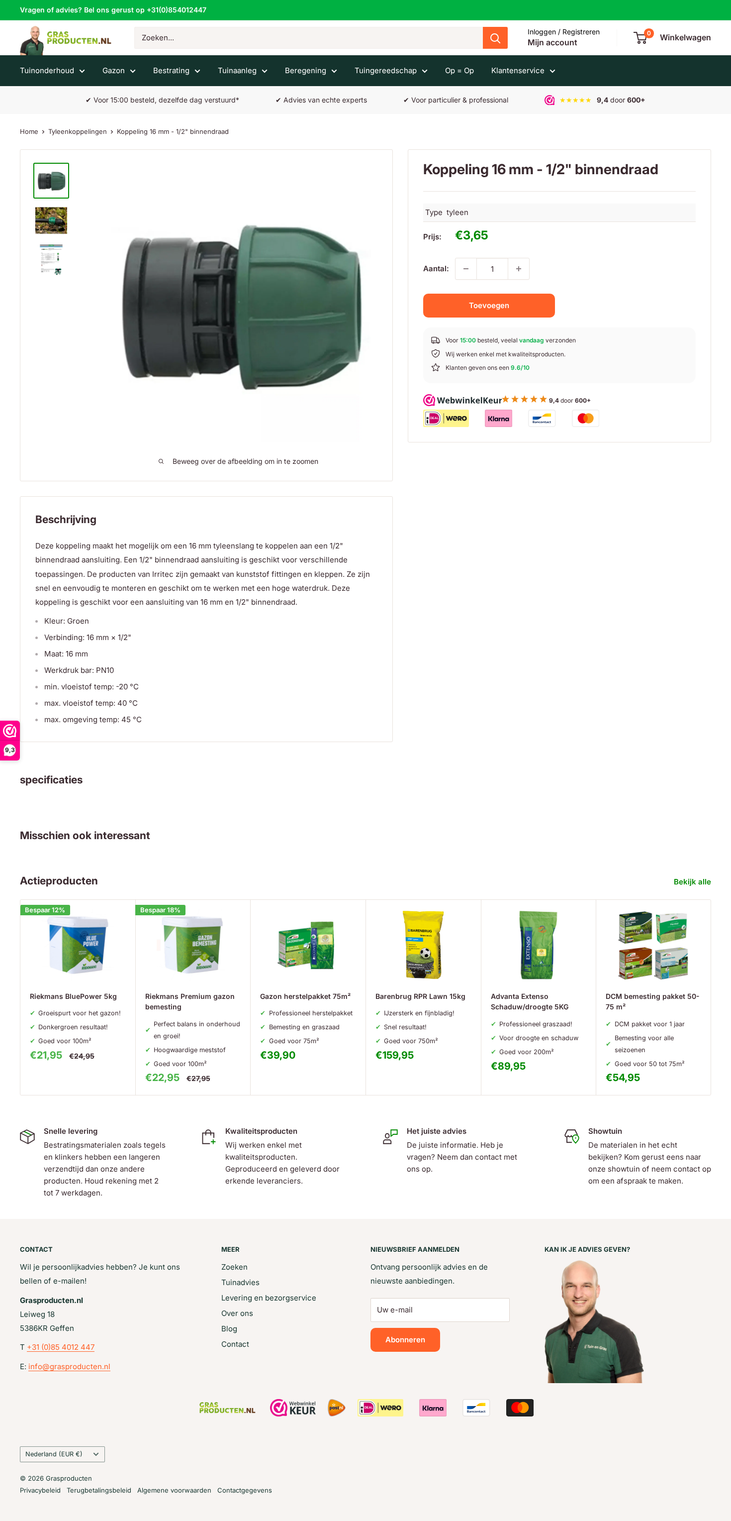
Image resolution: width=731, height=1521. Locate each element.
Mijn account (552, 42)
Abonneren (405, 1339)
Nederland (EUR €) (54, 1454)
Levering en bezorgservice (268, 1298)
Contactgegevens (244, 1490)
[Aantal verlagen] (466, 268)
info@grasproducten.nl (69, 1366)
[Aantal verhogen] (518, 268)
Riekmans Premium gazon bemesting (190, 1001)
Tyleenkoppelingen (77, 131)
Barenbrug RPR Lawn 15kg (420, 995)
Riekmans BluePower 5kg (73, 995)
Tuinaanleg (237, 70)
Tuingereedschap (386, 70)
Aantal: (436, 268)
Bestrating (171, 70)
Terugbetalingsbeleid (99, 1490)
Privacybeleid (40, 1490)
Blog (229, 1328)
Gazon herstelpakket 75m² (305, 995)
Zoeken (234, 1267)
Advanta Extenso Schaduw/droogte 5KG (529, 1001)
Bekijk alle (693, 881)
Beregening (305, 70)
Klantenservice (518, 70)
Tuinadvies (240, 1282)
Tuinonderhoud (47, 70)
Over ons (237, 1313)
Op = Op (459, 70)
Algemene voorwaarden (174, 1490)
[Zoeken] (495, 38)
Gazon (113, 70)
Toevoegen (489, 305)
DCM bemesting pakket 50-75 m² (653, 1001)
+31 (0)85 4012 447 (60, 1347)
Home (29, 131)
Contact (235, 1344)
